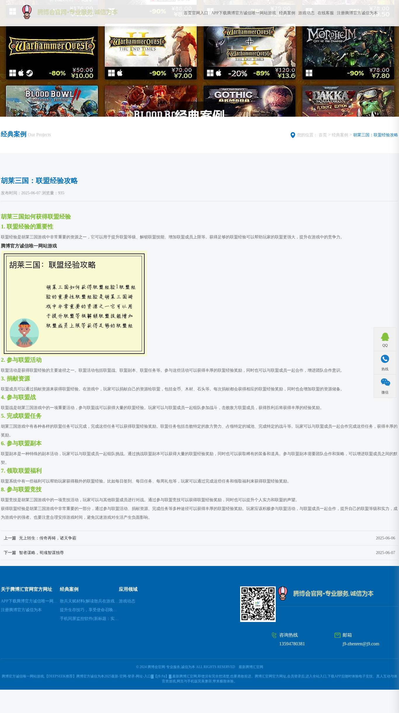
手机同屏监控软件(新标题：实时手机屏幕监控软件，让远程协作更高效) (89, 618)
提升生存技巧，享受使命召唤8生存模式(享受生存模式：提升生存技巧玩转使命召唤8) (89, 610)
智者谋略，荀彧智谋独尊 (41, 553)
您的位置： (307, 135)
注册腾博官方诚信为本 (357, 13)
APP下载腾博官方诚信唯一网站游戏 (243, 13)
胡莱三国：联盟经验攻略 (375, 135)
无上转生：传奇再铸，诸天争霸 (47, 538)
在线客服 (326, 13)
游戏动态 (306, 13)
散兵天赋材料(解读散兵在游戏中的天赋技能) (89, 601)
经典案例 (287, 13)
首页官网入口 (196, 13)
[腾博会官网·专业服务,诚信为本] (81, 12)
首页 (323, 135)
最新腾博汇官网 (251, 667)
